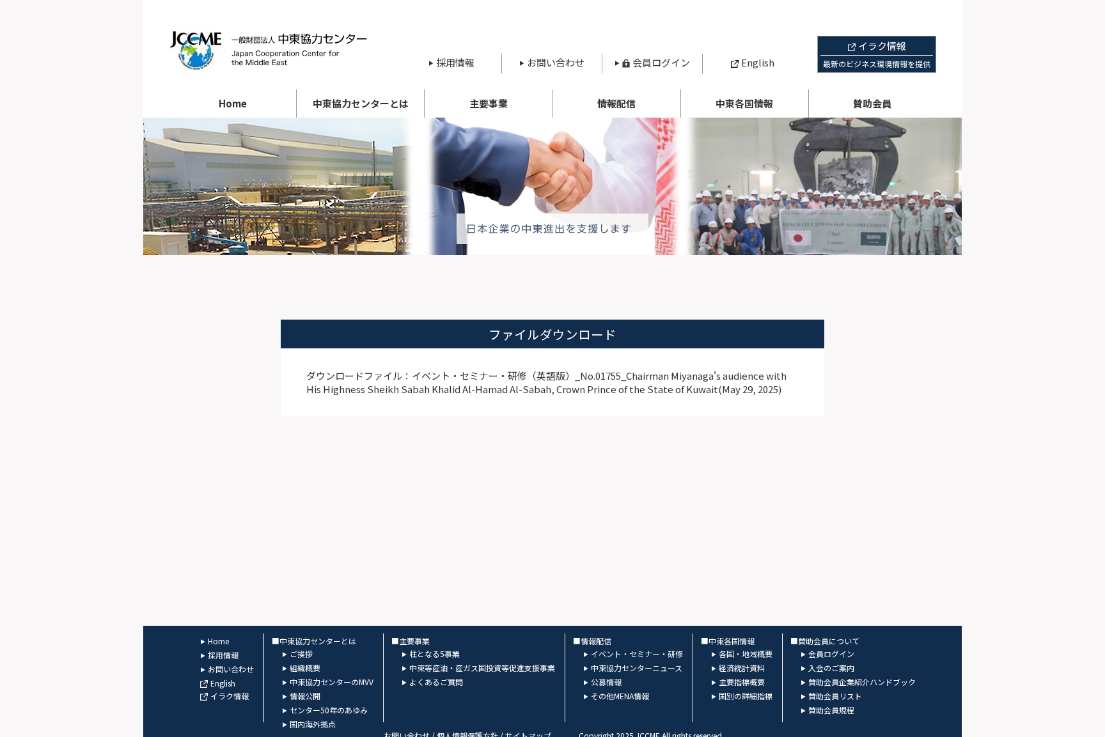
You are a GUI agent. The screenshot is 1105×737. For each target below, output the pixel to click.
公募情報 (606, 681)
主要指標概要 (742, 681)
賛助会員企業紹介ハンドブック (862, 681)
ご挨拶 (301, 653)
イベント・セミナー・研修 (637, 653)
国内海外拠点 (313, 723)
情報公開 (305, 695)
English (757, 62)
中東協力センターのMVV (331, 681)
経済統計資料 (742, 667)
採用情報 (455, 62)
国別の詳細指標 (745, 695)
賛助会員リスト (835, 695)
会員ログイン (661, 62)
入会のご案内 (831, 667)
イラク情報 (229, 695)
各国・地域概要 (745, 653)
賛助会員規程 (831, 709)
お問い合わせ (555, 62)
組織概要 (305, 667)
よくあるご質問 (436, 681)
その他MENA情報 (620, 695)
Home (233, 103)
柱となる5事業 (434, 653)
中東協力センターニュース (636, 667)
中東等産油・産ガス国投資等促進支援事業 (482, 667)
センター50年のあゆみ (329, 709)
